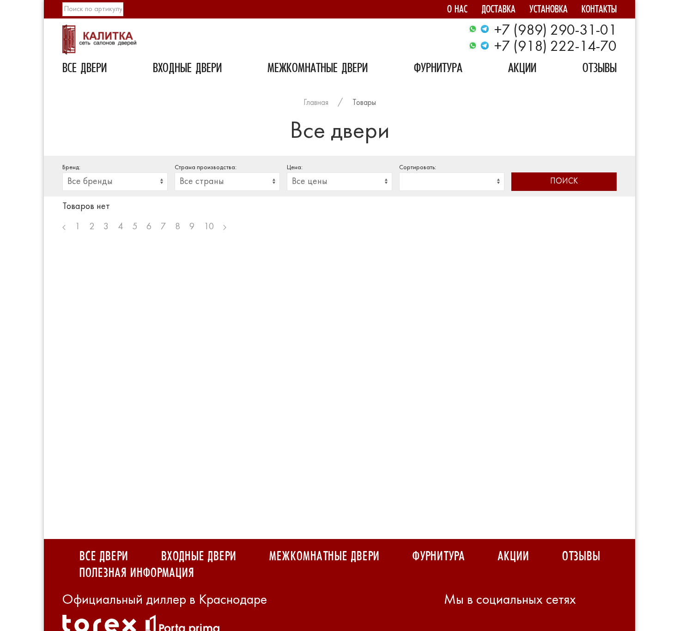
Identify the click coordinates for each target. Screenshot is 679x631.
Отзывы (599, 69)
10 (209, 227)
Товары (364, 103)
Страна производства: (205, 168)
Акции (522, 69)
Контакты (599, 10)
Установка (548, 10)
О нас (457, 10)
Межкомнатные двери (317, 69)
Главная (315, 103)
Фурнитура (438, 69)
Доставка (498, 10)
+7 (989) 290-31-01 (555, 31)
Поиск (564, 181)
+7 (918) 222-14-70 (555, 47)
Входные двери (187, 69)
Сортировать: (417, 168)
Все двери (84, 69)
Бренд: (71, 168)
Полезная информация (136, 573)
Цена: (295, 168)
